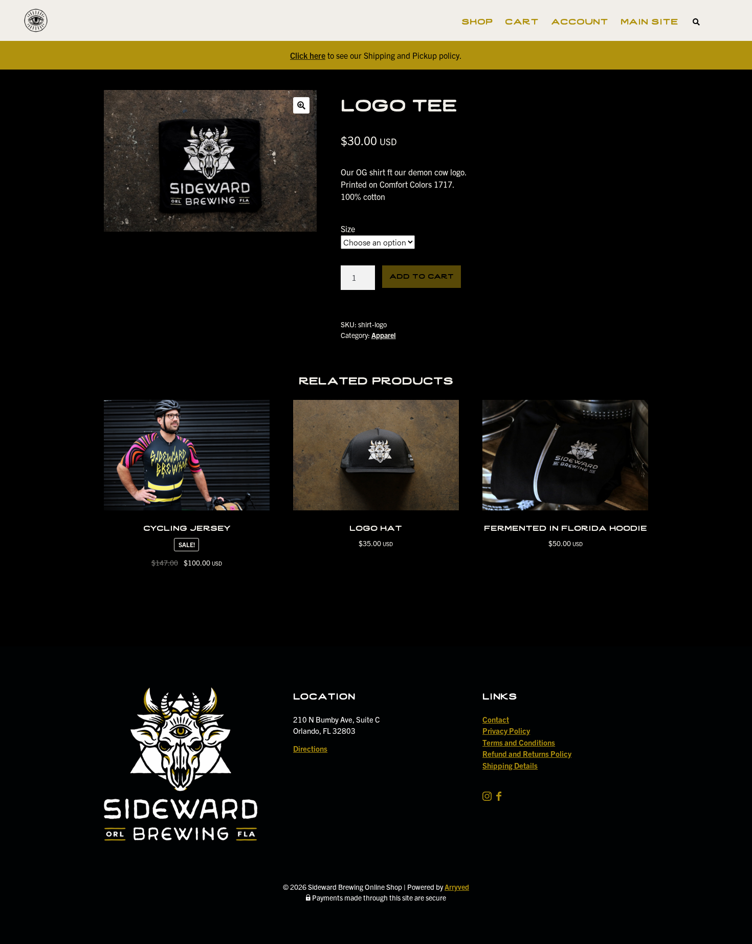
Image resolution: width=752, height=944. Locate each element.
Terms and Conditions (518, 742)
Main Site (649, 20)
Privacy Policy (506, 730)
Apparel (383, 335)
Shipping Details (510, 765)
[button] (301, 105)
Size (348, 228)
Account (579, 20)
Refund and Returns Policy (526, 753)
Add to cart (421, 275)
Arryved (457, 886)
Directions (310, 748)
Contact (495, 719)
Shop (477, 20)
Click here (307, 55)
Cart (522, 20)
